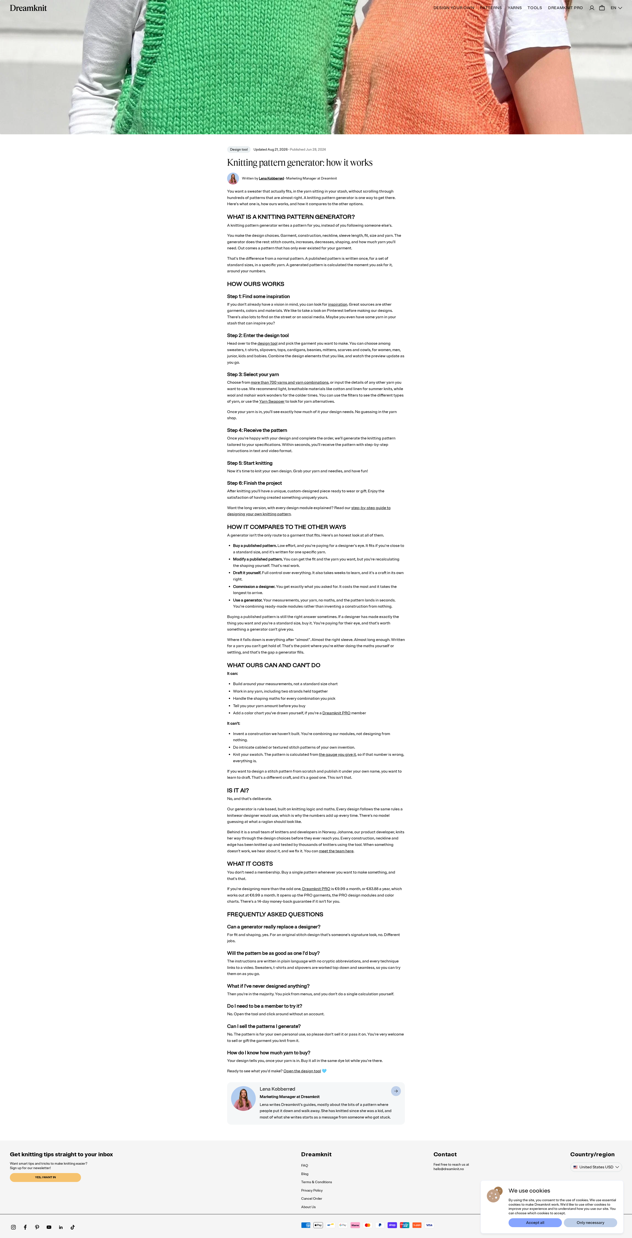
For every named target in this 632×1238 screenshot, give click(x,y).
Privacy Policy (312, 1190)
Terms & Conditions (316, 1182)
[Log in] (592, 8)
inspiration (337, 304)
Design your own (454, 7)
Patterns (491, 7)
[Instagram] (13, 1227)
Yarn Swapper (272, 401)
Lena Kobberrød (271, 178)
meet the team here (336, 851)
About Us (308, 1207)
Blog (304, 1174)
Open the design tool (302, 1071)
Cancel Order (311, 1199)
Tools (535, 7)
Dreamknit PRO (565, 7)
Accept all (535, 1222)
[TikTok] (73, 1227)
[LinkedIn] (61, 1227)
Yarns (515, 7)
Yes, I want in (45, 1177)
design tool (267, 343)
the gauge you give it (337, 754)
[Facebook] (25, 1227)
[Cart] (602, 8)
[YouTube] (49, 1227)
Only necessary (590, 1222)
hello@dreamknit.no (449, 1169)
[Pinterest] (37, 1227)
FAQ (304, 1165)
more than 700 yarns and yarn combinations (290, 382)
